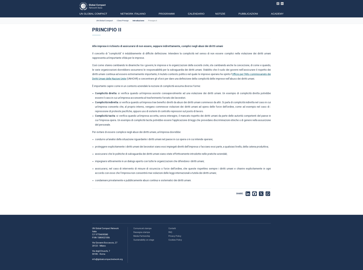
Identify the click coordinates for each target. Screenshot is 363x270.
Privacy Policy (174, 236)
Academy (277, 13)
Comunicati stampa (142, 228)
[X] (261, 193)
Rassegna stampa (141, 232)
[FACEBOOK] (255, 193)
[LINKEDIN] (248, 193)
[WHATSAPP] (268, 193)
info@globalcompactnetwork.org (107, 259)
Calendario (196, 13)
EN (282, 4)
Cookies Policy (175, 240)
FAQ (170, 232)
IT (278, 4)
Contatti (172, 228)
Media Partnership (141, 236)
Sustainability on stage (143, 240)
